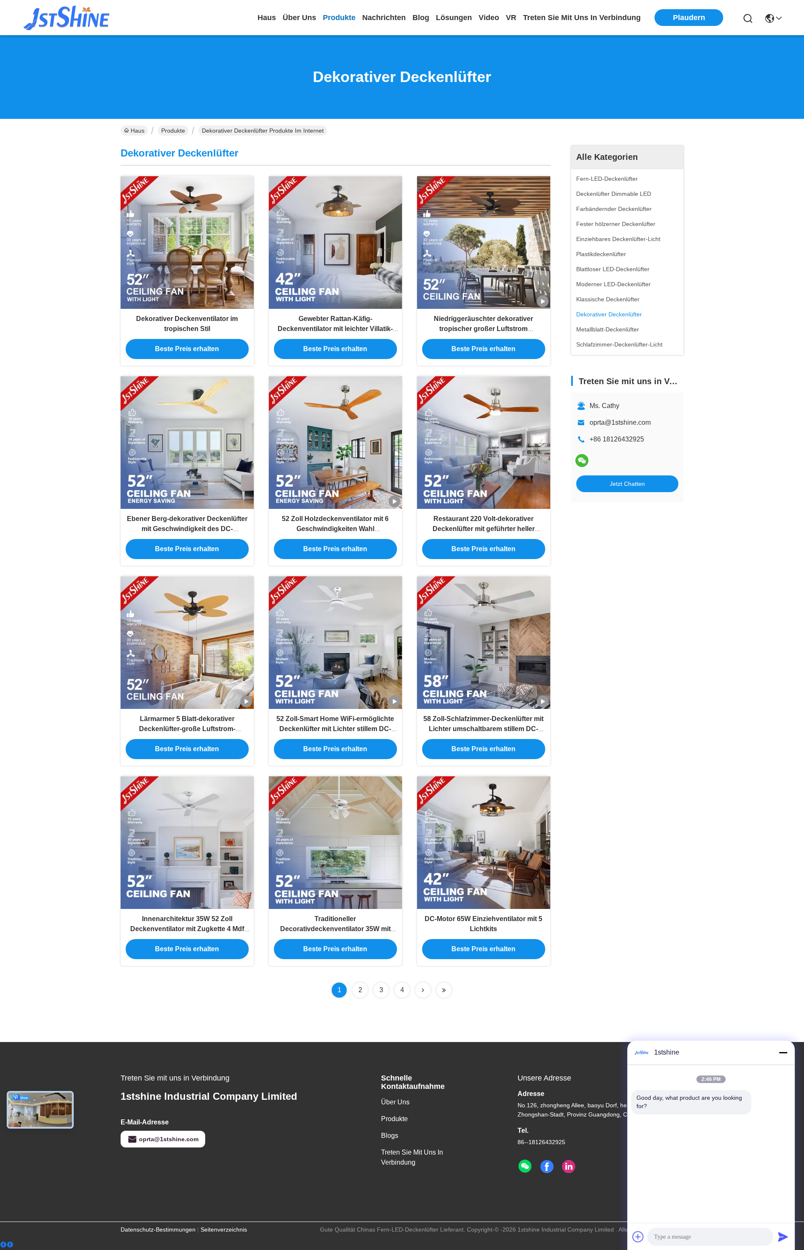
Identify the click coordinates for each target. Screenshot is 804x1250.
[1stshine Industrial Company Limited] (67, 17)
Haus (267, 17)
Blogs (389, 1135)
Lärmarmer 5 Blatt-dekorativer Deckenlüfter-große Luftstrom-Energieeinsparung (187, 728)
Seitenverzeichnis (224, 1229)
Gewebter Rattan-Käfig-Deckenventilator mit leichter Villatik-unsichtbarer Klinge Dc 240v (335, 328)
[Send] (783, 1236)
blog (420, 17)
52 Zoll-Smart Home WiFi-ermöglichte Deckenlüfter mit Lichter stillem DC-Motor (335, 728)
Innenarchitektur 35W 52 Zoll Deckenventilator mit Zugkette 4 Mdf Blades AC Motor (187, 928)
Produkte (173, 130)
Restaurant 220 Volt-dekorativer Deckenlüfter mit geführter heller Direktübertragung (484, 528)
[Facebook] (6, 1244)
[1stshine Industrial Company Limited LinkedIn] (568, 1167)
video (489, 17)
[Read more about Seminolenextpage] (422, 990)
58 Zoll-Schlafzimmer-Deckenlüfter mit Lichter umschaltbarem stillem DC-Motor (483, 728)
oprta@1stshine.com (620, 422)
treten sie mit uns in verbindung (582, 17)
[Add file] (638, 1236)
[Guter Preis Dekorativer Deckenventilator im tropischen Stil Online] (187, 242)
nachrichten (384, 17)
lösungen (454, 17)
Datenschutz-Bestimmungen (158, 1229)
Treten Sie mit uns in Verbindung (412, 1157)
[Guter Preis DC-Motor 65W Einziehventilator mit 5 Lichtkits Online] (483, 842)
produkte (339, 17)
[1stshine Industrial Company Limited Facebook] (546, 1167)
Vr (511, 17)
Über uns (299, 17)
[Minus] (783, 1052)
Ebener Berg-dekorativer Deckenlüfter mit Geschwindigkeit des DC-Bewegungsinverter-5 (187, 528)
